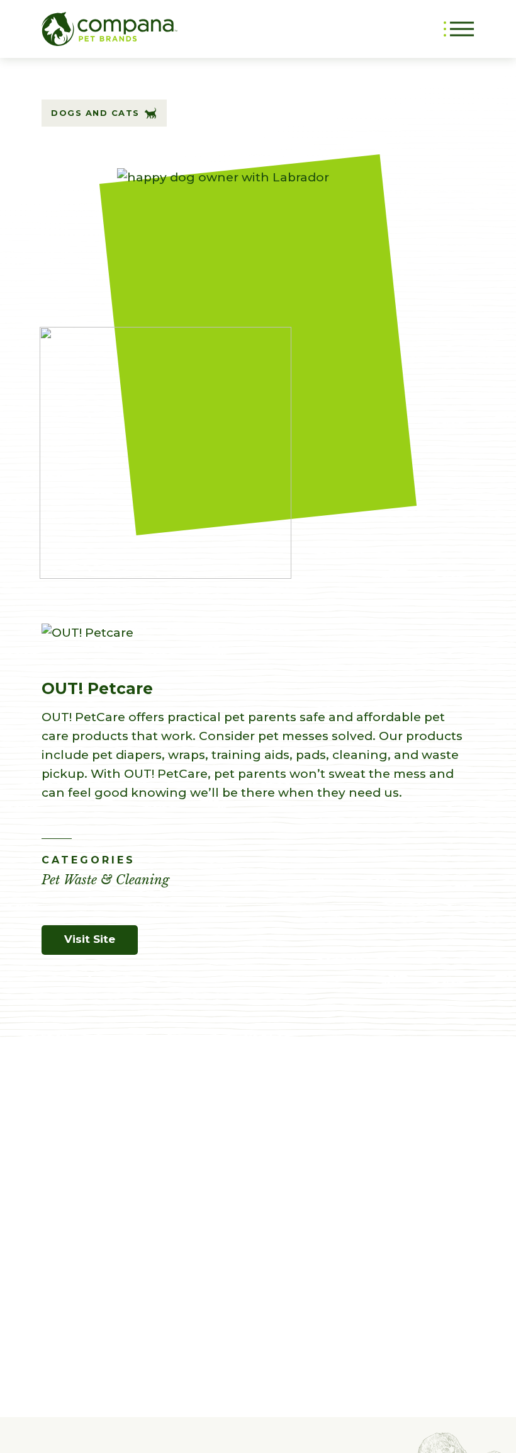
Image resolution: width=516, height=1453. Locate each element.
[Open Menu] (459, 29)
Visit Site (89, 939)
